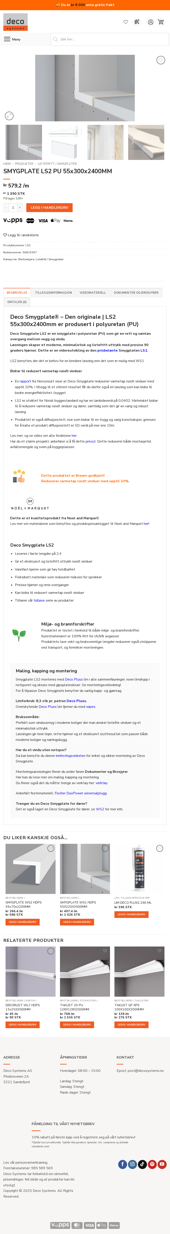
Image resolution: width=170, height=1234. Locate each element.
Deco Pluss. (77, 701)
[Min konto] (151, 22)
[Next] (158, 88)
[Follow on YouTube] (162, 1164)
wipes (90, 706)
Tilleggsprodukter (135, 897)
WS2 (100, 809)
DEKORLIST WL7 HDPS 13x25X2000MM (23, 1007)
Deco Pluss (74, 679)
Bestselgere (26, 259)
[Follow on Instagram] (132, 1164)
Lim (116, 897)
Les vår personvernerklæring (25, 1162)
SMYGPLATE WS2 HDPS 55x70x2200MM (24, 904)
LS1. (144, 350)
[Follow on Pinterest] (152, 1164)
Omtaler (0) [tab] (17, 302)
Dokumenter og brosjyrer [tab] (136, 293)
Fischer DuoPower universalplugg (81, 793)
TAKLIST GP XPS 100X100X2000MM (129, 1007)
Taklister (141, 1000)
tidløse (39, 600)
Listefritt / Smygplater (57, 164)
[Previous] (12, 88)
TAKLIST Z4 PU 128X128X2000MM (74, 1007)
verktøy (102, 783)
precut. (91, 441)
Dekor (30, 1000)
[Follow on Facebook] (122, 1164)
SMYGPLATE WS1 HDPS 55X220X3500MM (78, 904)
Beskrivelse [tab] (17, 293)
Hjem (7, 164)
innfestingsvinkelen (70, 755)
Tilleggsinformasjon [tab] (53, 293)
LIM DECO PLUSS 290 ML (132, 903)
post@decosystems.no (146, 1070)
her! (146, 523)
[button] (161, 22)
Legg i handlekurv (49, 207)
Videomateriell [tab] (93, 293)
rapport (25, 381)
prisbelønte (107, 350)
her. (74, 435)
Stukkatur (88, 1000)
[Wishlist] (126, 22)
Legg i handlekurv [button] (23, 922)
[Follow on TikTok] (142, 1164)
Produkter (24, 164)
